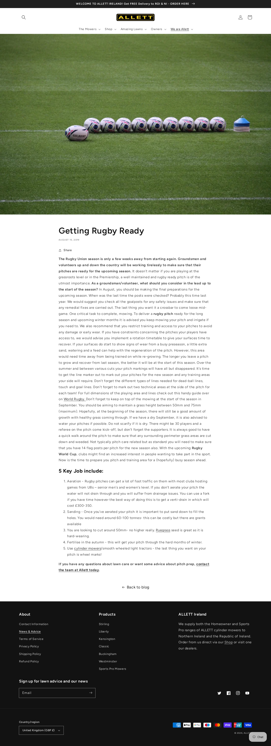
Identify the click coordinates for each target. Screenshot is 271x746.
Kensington (107, 639)
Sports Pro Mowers (112, 669)
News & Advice (30, 631)
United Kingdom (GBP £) (38, 730)
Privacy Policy (29, 646)
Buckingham (108, 654)
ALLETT (248, 733)
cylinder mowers (87, 548)
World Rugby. (75, 399)
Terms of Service (31, 639)
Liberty (104, 631)
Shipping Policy (30, 654)
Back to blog (138, 587)
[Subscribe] (90, 693)
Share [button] (68, 250)
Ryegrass (163, 530)
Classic (104, 646)
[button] (23, 17)
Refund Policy (29, 661)
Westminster (108, 661)
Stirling (104, 624)
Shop (228, 642)
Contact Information (33, 624)
